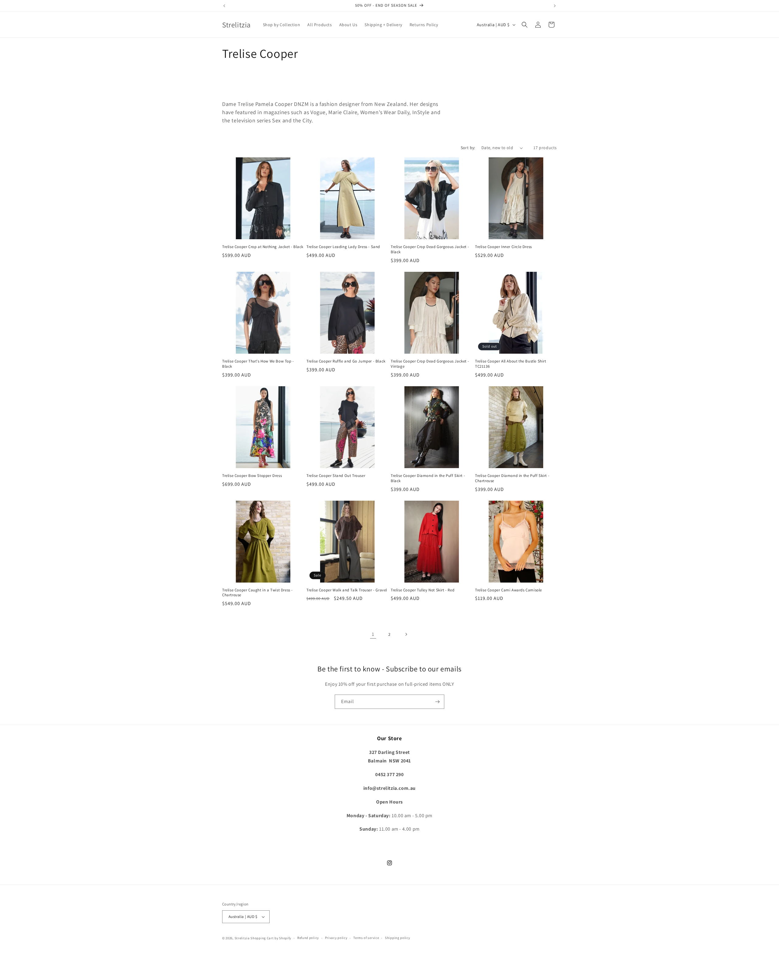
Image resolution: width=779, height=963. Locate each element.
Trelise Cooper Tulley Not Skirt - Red (422, 590)
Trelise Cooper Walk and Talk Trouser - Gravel (346, 590)
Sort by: (468, 147)
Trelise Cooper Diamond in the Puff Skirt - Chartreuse (512, 478)
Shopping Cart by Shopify (270, 938)
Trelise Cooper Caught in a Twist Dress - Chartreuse (257, 593)
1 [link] (373, 634)
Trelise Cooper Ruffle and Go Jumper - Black (346, 361)
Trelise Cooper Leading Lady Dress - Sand (343, 246)
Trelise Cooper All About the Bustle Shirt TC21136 (510, 364)
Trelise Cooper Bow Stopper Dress (252, 475)
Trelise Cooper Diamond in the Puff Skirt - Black (428, 478)
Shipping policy (397, 938)
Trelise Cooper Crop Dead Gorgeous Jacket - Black (430, 249)
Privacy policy (336, 938)
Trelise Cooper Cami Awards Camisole (508, 590)
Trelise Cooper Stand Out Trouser (335, 475)
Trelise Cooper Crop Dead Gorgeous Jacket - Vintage (430, 364)
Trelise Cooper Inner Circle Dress (503, 246)
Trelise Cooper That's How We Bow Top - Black (258, 364)
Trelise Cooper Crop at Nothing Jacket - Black (262, 246)
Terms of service (366, 938)
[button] (524, 24)
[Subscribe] (437, 702)
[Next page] (406, 634)
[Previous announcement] (224, 6)
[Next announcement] (554, 6)
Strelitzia (242, 938)
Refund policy (308, 938)
